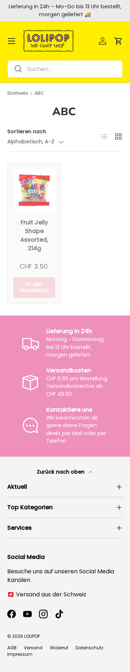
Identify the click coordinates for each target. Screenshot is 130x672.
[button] (118, 41)
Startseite (17, 93)
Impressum (19, 654)
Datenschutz (89, 648)
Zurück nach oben (61, 471)
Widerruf (59, 648)
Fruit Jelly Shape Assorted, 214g (34, 235)
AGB (12, 648)
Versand (33, 648)
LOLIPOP (32, 636)
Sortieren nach (26, 131)
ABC (39, 93)
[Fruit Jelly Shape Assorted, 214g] (34, 190)
